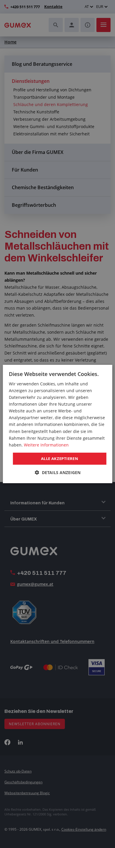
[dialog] (57, 424)
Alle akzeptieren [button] (59, 458)
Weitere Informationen (46, 445)
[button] (57, 472)
